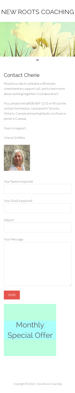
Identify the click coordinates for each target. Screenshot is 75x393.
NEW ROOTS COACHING (37, 11)
